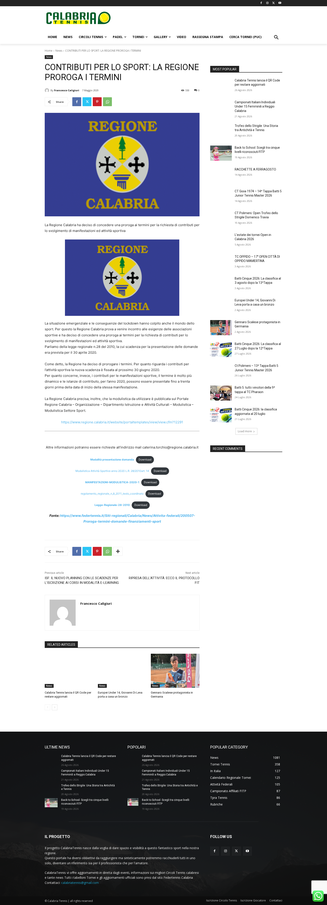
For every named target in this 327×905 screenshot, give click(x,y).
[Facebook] (261, 3)
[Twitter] (273, 3)
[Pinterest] (97, 101)
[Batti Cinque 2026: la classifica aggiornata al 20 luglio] (221, 414)
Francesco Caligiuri (66, 90)
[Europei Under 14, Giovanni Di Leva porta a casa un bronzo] (122, 671)
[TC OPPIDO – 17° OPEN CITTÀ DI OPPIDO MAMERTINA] (221, 262)
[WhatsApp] (107, 101)
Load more (245, 431)
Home (48, 51)
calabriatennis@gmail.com (80, 883)
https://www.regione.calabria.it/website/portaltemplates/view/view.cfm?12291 (122, 422)
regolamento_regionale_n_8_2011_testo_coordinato (112, 493)
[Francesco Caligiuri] (47, 90)
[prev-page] (47, 707)
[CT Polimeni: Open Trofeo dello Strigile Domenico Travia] (221, 218)
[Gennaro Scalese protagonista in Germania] (175, 671)
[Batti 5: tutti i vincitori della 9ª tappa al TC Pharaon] (221, 393)
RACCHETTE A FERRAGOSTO (255, 169)
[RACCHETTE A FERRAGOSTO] (221, 175)
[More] (118, 551)
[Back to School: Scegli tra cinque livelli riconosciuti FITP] (221, 153)
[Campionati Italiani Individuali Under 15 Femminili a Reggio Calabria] (221, 107)
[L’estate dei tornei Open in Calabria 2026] (221, 240)
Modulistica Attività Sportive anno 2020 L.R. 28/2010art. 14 (112, 471)
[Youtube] (279, 3)
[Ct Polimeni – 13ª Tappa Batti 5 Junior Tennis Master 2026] (221, 371)
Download (145, 459)
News (58, 51)
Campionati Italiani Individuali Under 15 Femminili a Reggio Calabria (255, 106)
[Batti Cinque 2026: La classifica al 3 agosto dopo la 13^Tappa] (221, 284)
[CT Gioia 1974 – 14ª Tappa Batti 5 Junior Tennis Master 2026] (221, 196)
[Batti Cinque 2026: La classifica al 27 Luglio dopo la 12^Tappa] (221, 349)
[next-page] (54, 707)
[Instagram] (267, 3)
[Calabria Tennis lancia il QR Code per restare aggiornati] (69, 671)
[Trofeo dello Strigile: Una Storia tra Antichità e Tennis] (221, 131)
